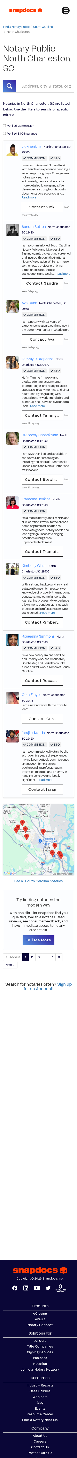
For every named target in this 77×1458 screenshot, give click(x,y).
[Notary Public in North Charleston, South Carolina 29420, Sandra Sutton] (12, 230)
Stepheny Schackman (40, 435)
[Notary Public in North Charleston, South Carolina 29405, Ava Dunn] (12, 306)
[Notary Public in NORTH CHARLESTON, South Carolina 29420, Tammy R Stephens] (12, 362)
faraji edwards (33, 732)
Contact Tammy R (43, 415)
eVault (40, 1319)
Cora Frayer (31, 694)
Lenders (40, 1341)
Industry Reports (40, 1385)
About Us (40, 1436)
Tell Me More (38, 940)
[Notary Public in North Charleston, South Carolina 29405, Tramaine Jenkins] (12, 502)
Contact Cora (42, 718)
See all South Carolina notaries (38, 881)
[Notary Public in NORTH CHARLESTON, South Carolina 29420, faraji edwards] (12, 736)
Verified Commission (20, 126)
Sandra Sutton (34, 226)
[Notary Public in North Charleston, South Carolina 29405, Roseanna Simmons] (12, 639)
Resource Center (40, 1414)
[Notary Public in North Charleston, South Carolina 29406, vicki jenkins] (12, 149)
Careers (40, 1441)
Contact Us (40, 1447)
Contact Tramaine (43, 551)
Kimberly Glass (34, 565)
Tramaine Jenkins (36, 499)
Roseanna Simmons (38, 636)
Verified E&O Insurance (22, 134)
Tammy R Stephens (38, 359)
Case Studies (40, 1391)
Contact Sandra (42, 283)
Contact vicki (42, 207)
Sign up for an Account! (48, 986)
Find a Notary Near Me (40, 1420)
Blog (40, 1403)
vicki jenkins (31, 146)
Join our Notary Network (40, 1369)
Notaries (40, 1364)
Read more (29, 197)
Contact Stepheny (43, 479)
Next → (10, 965)
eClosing (40, 1313)
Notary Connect (40, 1325)
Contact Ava (42, 339)
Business (40, 1358)
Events (40, 1408)
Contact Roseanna (43, 680)
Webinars (40, 1397)
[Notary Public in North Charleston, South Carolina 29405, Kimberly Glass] (12, 569)
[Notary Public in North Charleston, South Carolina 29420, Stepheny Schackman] (12, 438)
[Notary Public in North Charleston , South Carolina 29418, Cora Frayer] (12, 698)
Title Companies (40, 1346)
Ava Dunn (29, 302)
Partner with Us (40, 1453)
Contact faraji (42, 789)
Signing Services (40, 1352)
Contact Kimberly (42, 622)
